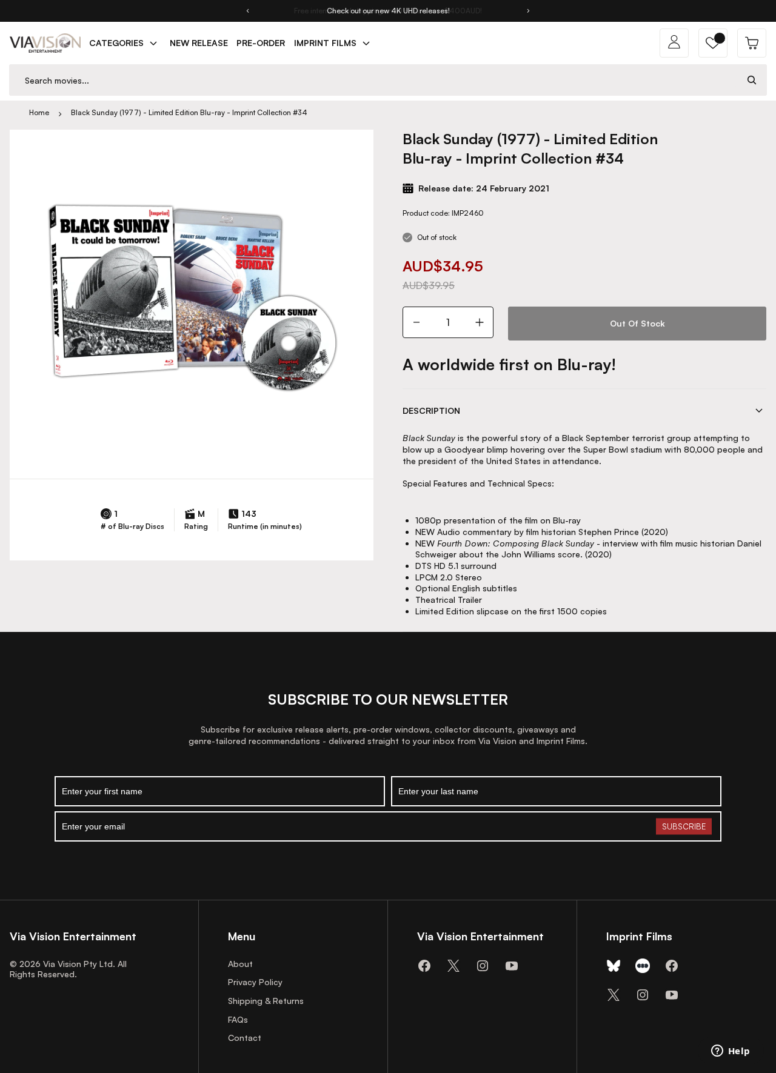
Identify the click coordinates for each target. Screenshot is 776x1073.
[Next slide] (529, 11)
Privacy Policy (255, 982)
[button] (713, 43)
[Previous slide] (247, 11)
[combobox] (373, 80)
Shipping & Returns (266, 1000)
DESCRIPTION (431, 410)
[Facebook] (424, 965)
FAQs (238, 1019)
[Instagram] (482, 965)
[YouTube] (511, 965)
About (240, 963)
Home (39, 112)
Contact (244, 1037)
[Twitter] (453, 965)
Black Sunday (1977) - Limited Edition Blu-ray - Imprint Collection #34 (189, 112)
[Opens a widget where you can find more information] (730, 1052)
